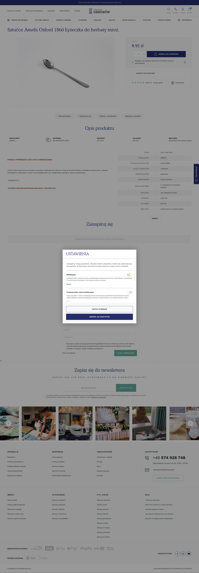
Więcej (69, 284)
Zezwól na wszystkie (99, 317)
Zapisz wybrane (99, 309)
